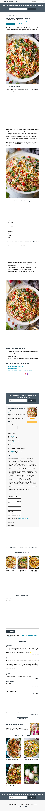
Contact (27, 804)
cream (15, 547)
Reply (38, 654)
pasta (30, 547)
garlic (20, 547)
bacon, (11, 444)
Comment (8, 603)
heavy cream (13, 436)
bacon (10, 547)
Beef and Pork (14, 15)
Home (7, 15)
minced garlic (13, 449)
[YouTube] (30, 374)
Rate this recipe (9, 598)
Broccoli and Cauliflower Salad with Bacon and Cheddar (20, 370)
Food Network (22, 492)
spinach (32, 547)
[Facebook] (23, 374)
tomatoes (36, 547)
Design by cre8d (34, 804)
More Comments (22, 718)
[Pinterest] (25, 374)
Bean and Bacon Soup (12, 368)
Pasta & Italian (23, 546)
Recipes (10, 15)
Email (7, 624)
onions (23, 547)
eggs (11, 434)
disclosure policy (24, 21)
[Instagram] (28, 374)
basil (13, 547)
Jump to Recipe (10, 23)
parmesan (27, 547)
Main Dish (19, 546)
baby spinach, (12, 451)
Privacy (22, 804)
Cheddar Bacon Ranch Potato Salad (15, 366)
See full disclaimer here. (23, 518)
